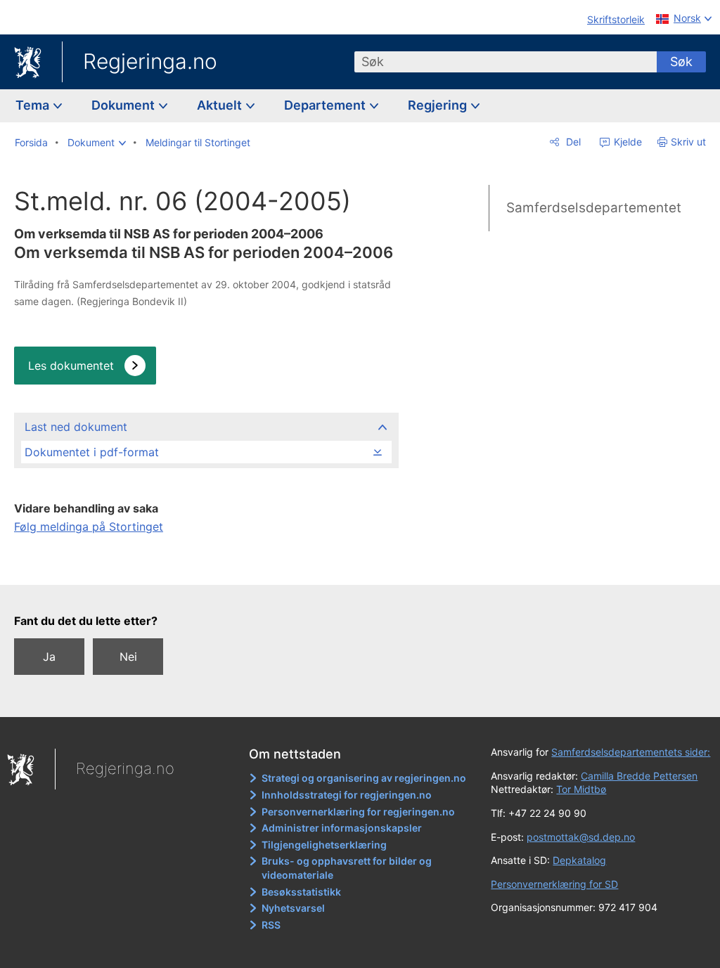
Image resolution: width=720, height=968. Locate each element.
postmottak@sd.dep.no (581, 837)
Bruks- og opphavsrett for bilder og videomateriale (347, 868)
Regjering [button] (439, 105)
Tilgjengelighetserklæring (324, 845)
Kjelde (626, 142)
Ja (49, 657)
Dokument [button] (124, 105)
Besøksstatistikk (301, 892)
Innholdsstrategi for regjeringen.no (347, 795)
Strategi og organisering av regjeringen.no (364, 778)
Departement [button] (326, 105)
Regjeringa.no (150, 61)
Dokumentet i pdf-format (92, 452)
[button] (97, 143)
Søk (681, 61)
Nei (128, 657)
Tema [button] (33, 105)
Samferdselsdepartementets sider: (630, 752)
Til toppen (205, 564)
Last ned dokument (76, 427)
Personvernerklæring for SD (554, 884)
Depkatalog (579, 860)
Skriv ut (688, 142)
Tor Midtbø (581, 789)
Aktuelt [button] (221, 105)
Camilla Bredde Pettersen (639, 776)
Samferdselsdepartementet (593, 208)
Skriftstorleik (616, 19)
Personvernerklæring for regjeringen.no (358, 812)
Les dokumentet (71, 366)
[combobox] (505, 61)
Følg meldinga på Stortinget (88, 527)
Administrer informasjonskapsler (342, 828)
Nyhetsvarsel (293, 908)
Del (572, 142)
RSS (271, 925)
